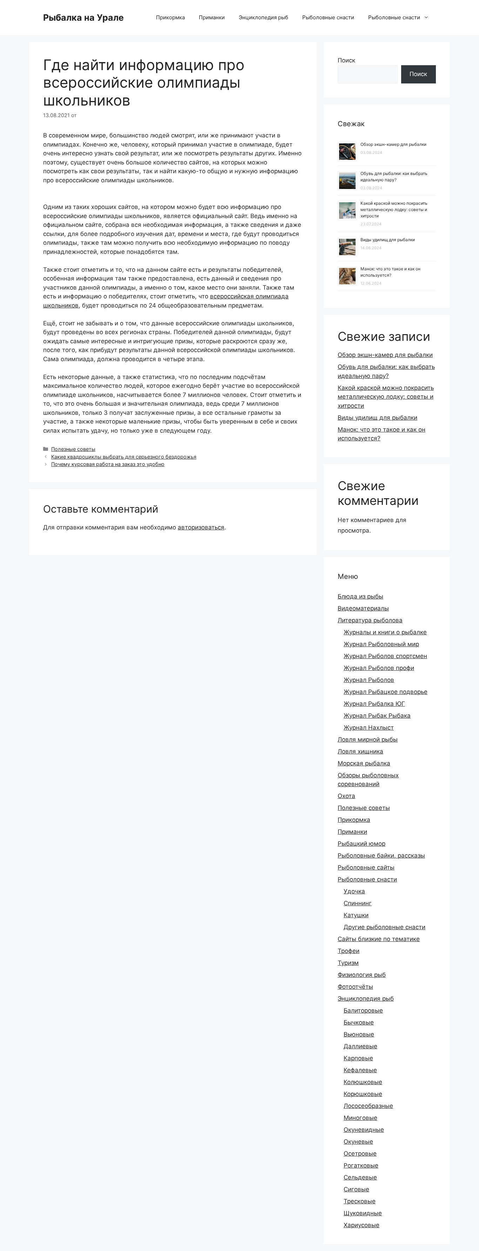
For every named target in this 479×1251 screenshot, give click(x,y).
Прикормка (170, 17)
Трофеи (348, 950)
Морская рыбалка (364, 763)
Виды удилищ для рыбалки (387, 239)
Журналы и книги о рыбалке (385, 632)
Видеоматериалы (363, 608)
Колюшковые (363, 1082)
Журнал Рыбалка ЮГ (374, 703)
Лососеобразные (368, 1105)
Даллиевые (360, 1046)
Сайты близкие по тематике (379, 938)
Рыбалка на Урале (83, 17)
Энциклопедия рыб (263, 17)
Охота (346, 795)
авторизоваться (201, 527)
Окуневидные (364, 1129)
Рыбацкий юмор (361, 843)
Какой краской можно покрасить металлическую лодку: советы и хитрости (393, 209)
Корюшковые (363, 1093)
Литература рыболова (370, 620)
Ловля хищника (360, 751)
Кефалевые (360, 1070)
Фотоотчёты (355, 986)
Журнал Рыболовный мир (381, 644)
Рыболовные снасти (328, 17)
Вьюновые (359, 1034)
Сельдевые (360, 1177)
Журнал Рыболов (369, 679)
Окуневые (358, 1141)
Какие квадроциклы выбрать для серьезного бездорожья (123, 457)
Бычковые (359, 1022)
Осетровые (360, 1153)
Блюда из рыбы (360, 596)
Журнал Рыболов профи (379, 667)
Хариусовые (361, 1225)
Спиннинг (358, 903)
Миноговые (360, 1117)
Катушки (356, 915)
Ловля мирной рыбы (368, 739)
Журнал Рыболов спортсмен (385, 656)
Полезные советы (73, 449)
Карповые (358, 1058)
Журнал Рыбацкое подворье (385, 691)
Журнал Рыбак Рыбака (377, 715)
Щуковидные (363, 1213)
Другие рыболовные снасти (384, 927)
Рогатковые (361, 1165)
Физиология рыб (362, 974)
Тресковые (360, 1201)
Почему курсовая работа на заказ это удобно (107, 464)
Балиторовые (363, 1010)
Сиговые (356, 1189)
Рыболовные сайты (366, 867)
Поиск (346, 60)
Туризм (348, 962)
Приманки (212, 17)
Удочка (354, 891)
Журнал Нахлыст (369, 727)
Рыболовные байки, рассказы (381, 855)
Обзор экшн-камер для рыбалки (393, 144)
